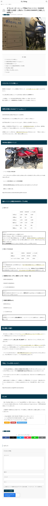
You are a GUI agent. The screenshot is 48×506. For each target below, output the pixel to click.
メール (6, 476)
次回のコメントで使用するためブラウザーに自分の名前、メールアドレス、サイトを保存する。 (24, 486)
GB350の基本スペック (11, 63)
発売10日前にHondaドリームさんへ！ (15, 61)
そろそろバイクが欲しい (11, 59)
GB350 (8, 14)
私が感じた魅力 (9, 67)
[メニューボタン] (1, 1)
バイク (5, 14)
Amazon (7, 422)
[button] (5, 437)
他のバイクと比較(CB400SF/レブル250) (15, 65)
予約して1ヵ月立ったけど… (12, 70)
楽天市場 (13, 422)
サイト (5, 481)
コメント (6, 455)
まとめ (7, 72)
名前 (5, 472)
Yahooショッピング (22, 422)
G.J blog (24, 1)
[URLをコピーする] (42, 437)
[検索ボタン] (46, 1)
